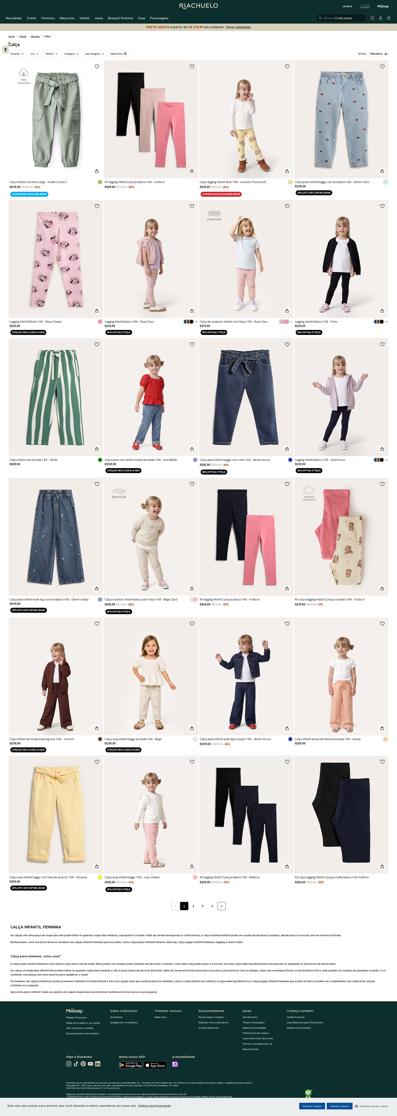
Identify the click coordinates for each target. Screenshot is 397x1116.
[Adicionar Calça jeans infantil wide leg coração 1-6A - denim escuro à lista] (287, 623)
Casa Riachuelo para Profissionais (305, 1022)
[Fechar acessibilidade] (9, 43)
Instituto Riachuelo (208, 1027)
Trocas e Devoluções (253, 1022)
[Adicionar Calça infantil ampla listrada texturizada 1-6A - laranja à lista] (382, 623)
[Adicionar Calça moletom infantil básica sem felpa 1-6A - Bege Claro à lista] (192, 484)
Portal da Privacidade (254, 1027)
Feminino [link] (48, 18)
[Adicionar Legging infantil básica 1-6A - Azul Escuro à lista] (382, 344)
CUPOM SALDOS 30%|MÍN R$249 (221, 194)
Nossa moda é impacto (211, 1017)
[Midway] (383, 6)
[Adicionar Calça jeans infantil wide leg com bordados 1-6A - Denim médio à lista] (97, 484)
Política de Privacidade (154, 1105)
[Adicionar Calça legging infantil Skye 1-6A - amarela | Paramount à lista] (287, 66)
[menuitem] (14, 18)
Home (11, 36)
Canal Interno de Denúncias (258, 1038)
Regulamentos (250, 1049)
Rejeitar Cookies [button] (339, 1106)
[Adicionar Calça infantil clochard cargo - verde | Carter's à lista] (97, 66)
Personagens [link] (159, 18)
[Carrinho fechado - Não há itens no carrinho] (389, 18)
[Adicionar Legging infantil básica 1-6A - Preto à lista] (382, 206)
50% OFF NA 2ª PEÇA (118, 332)
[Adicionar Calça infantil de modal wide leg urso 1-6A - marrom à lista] (97, 623)
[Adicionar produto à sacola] (96, 171)
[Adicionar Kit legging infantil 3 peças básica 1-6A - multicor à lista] (192, 66)
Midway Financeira (76, 1017)
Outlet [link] (31, 18)
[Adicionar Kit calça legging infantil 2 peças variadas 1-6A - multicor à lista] (382, 484)
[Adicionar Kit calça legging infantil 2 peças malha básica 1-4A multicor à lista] (382, 762)
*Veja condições (238, 27)
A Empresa (116, 1017)
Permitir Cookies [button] (312, 1106)
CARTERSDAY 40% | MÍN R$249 (29, 194)
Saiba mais (160, 1017)
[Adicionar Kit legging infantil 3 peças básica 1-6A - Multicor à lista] (287, 762)
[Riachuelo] (198, 6)
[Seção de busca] (341, 18)
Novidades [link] (14, 18)
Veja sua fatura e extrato (79, 1028)
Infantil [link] (85, 18)
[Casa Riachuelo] (365, 6)
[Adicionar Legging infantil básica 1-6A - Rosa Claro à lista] (192, 206)
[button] (371, 1106)
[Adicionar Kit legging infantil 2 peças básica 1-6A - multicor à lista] (287, 484)
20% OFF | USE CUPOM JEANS (314, 192)
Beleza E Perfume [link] (120, 18)
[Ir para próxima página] (222, 906)
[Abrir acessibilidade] (5, 50)
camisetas (359, 981)
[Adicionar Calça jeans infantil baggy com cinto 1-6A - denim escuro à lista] (287, 344)
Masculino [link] (67, 18)
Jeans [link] (98, 18)
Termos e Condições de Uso (257, 1043)
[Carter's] (347, 6)
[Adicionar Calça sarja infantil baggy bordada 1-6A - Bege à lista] (192, 623)
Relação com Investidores (124, 1022)
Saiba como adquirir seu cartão (83, 1022)
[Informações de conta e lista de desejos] (380, 18)
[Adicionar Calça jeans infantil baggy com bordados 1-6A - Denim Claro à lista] (382, 66)
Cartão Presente (296, 1017)
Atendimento (250, 1017)
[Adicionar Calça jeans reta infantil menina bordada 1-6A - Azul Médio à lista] (192, 344)
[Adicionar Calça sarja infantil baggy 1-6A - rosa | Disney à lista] (192, 762)
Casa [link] (141, 18)
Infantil (22, 36)
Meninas (35, 36)
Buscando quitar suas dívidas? (82, 1033)
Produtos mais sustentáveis (213, 1022)
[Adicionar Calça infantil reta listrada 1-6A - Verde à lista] (97, 344)
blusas (371, 981)
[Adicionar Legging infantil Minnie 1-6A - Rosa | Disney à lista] (97, 206)
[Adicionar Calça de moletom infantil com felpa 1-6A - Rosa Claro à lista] (287, 206)
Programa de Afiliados (299, 1027)
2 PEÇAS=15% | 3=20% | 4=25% (28, 332)
